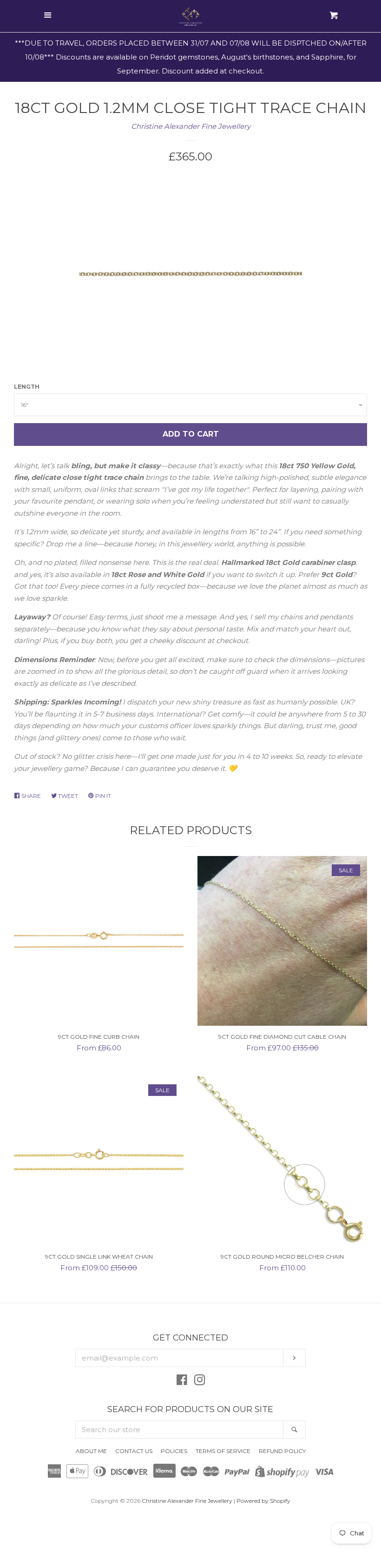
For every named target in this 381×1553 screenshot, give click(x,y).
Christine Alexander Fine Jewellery (190, 126)
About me (91, 1450)
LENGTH (26, 386)
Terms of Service (223, 1450)
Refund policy (282, 1450)
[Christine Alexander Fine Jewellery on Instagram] (199, 1381)
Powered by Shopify (263, 1500)
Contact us (133, 1450)
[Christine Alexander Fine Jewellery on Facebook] (182, 1381)
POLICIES (174, 1450)
